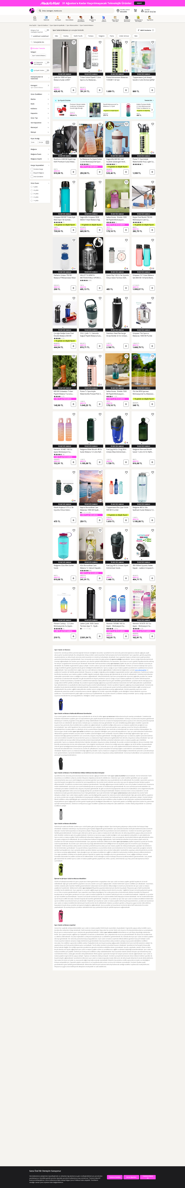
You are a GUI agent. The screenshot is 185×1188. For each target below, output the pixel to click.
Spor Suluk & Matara (86, 25)
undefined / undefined (40, 36)
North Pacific (78, 36)
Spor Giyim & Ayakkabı (57, 25)
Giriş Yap (153, 11)
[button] (62, 71)
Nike (56, 36)
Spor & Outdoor (43, 25)
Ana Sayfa (32, 25)
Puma (112, 36)
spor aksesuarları (140, 670)
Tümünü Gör (148, 100)
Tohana (90, 36)
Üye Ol (147, 11)
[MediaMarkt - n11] (92, 3)
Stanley (65, 36)
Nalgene (101, 36)
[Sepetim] (135, 11)
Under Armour (124, 36)
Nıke (135, 36)
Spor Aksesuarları (72, 25)
